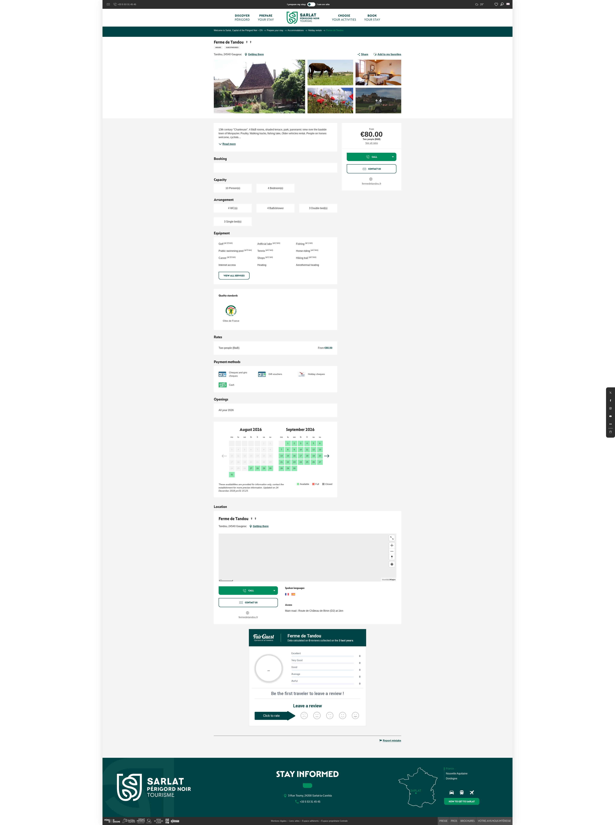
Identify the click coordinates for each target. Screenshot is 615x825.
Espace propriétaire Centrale (334, 821)
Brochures (467, 821)
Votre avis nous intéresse (494, 821)
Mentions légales (279, 821)
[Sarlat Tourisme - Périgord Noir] (303, 18)
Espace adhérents (310, 821)
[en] (508, 4)
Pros (454, 821)
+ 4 (378, 100)
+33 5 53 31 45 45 (127, 4)
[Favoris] (496, 4)
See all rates (371, 143)
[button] (508, 4)
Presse (443, 821)
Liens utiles (294, 821)
